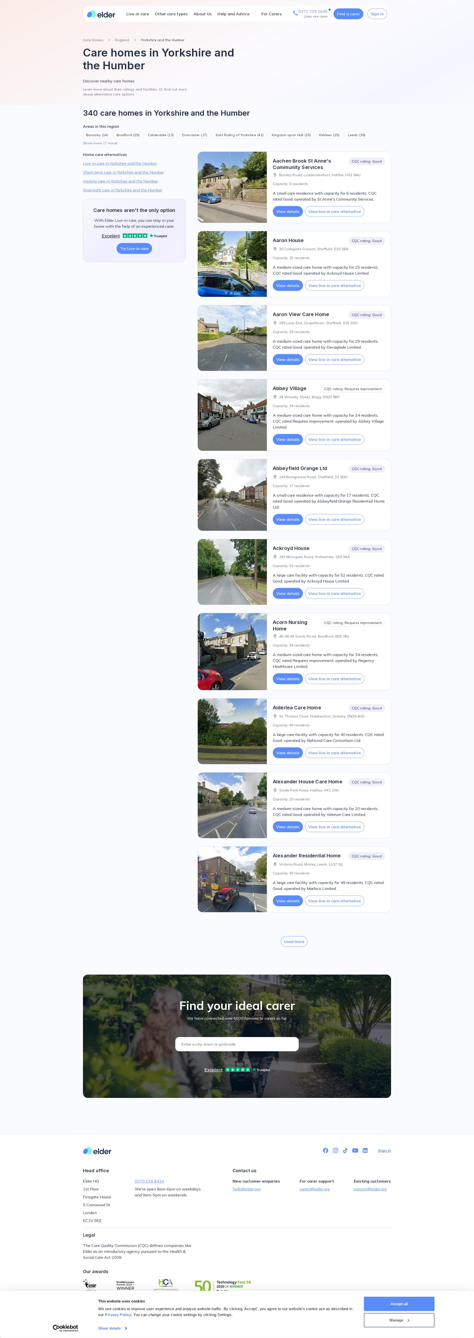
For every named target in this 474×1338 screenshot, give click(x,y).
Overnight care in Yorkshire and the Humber (122, 190)
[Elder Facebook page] (326, 1150)
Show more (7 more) (100, 143)
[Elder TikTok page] (345, 1150)
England (122, 40)
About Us (203, 13)
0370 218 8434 (149, 1181)
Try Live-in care (134, 248)
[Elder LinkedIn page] (365, 1150)
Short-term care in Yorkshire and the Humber (123, 172)
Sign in (377, 13)
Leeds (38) (356, 135)
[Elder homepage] (101, 14)
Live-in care (137, 13)
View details (287, 211)
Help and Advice (233, 13)
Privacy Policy (118, 1315)
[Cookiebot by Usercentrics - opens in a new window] (65, 1328)
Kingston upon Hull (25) (291, 135)
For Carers (271, 13)
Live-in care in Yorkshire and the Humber (120, 163)
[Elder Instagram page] (335, 1150)
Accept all (399, 1304)
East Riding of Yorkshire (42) (240, 135)
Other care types (171, 13)
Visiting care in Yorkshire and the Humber (120, 181)
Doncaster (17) (194, 135)
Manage (396, 1320)
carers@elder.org (315, 1189)
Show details (109, 1328)
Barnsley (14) (97, 135)
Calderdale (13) (161, 135)
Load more (294, 941)
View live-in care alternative (334, 211)
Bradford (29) (128, 135)
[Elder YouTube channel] (355, 1150)
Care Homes (93, 40)
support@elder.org (370, 1189)
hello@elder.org (246, 1189)
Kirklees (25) (329, 135)
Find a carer (348, 13)
